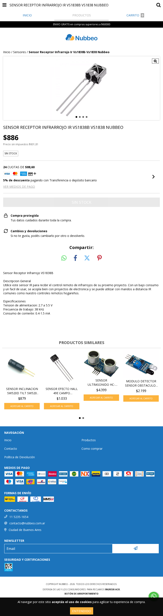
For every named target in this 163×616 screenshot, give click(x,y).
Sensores (19, 52)
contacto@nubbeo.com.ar (27, 523)
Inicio (6, 52)
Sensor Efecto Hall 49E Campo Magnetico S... (62, 391)
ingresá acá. (112, 589)
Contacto (10, 449)
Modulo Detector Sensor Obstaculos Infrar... (141, 383)
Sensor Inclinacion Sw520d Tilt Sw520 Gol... (22, 391)
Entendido (81, 611)
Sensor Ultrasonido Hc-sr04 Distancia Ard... (101, 382)
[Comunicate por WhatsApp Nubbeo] (154, 596)
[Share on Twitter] (87, 258)
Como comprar (92, 449)
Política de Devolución (19, 457)
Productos (89, 440)
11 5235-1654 (18, 517)
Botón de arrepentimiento (81, 593)
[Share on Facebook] (75, 258)
